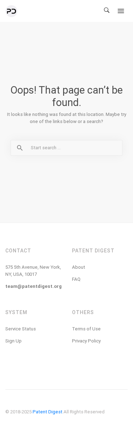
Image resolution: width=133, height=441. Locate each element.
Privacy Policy (86, 341)
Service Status (20, 328)
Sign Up (13, 341)
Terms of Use (86, 328)
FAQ (76, 279)
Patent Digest (47, 411)
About (78, 267)
